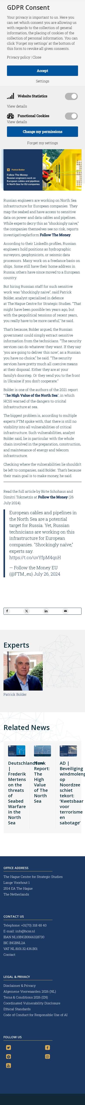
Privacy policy (18, 57)
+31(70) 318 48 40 (33, 925)
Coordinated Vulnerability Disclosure (31, 1003)
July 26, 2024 (47, 574)
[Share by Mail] (65, 611)
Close (36, 57)
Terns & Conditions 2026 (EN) (26, 997)
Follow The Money (55, 234)
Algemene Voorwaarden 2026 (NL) (30, 991)
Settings (42, 81)
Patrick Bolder (15, 694)
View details (17, 106)
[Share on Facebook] (7, 611)
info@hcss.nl (25, 931)
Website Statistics (32, 96)
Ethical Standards (17, 1009)
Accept (42, 70)
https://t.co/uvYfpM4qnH (35, 557)
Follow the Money (53, 497)
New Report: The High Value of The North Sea (42, 782)
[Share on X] (26, 611)
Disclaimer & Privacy (19, 985)
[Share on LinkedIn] (46, 611)
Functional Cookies (33, 115)
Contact (9, 954)
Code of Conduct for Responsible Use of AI (35, 1015)
